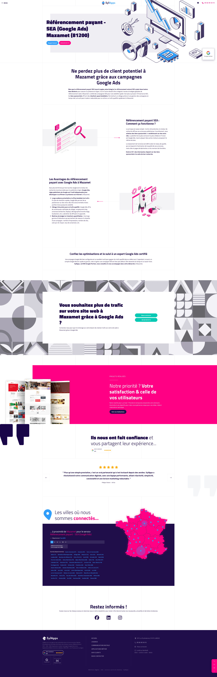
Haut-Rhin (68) (89, 565)
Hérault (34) (100, 554)
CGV (102, 670)
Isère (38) (53, 570)
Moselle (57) (54, 575)
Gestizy (119, 670)
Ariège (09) (77, 554)
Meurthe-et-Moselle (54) (91, 573)
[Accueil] (108, 2)
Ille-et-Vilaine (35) (81, 568)
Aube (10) (91, 560)
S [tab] (65, 542)
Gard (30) (85, 557)
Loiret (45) (87, 570)
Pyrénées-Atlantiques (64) (65, 554)
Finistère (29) (79, 565)
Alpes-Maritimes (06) (81, 560)
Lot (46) (94, 570)
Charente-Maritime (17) (75, 562)
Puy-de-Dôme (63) (71, 575)
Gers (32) (92, 554)
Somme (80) (62, 578)
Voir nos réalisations (118, 412)
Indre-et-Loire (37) (93, 568)
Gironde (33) (93, 557)
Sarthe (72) (54, 578)
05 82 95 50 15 (64, 43)
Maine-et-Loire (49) (69, 573)
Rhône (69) (96, 575)
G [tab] (57, 542)
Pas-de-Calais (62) (56, 560)
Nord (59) (101, 557)
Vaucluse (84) (76, 578)
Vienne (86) (93, 578)
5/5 (95, 451)
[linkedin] (108, 617)
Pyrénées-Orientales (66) (85, 575)
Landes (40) (54, 557)
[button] (214, 661)
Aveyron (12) (85, 554)
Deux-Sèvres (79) (97, 562)
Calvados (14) (54, 562)
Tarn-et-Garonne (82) (92, 552)
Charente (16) (63, 562)
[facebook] (97, 617)
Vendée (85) (85, 578)
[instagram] (120, 617)
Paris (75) (62, 575)
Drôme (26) (71, 565)
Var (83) (69, 578)
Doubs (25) (63, 565)
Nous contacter (146, 315)
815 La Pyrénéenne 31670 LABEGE (148, 638)
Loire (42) (67, 570)
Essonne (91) (81, 552)
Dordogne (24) (55, 565)
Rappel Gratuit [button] (52, 43)
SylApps (126, 670)
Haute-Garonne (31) (70, 552)
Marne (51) (79, 573)
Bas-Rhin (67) (99, 560)
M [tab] (62, 542)
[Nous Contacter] (198, 3)
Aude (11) (53, 554)
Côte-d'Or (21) (77, 557)
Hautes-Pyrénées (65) (69, 568)
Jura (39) (60, 570)
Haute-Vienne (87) (56, 568)
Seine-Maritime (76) (68, 560)
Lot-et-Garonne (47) (56, 573)
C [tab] (54, 542)
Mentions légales (93, 670)
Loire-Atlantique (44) (77, 570)
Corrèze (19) (87, 562)
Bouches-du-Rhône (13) (65, 557)
